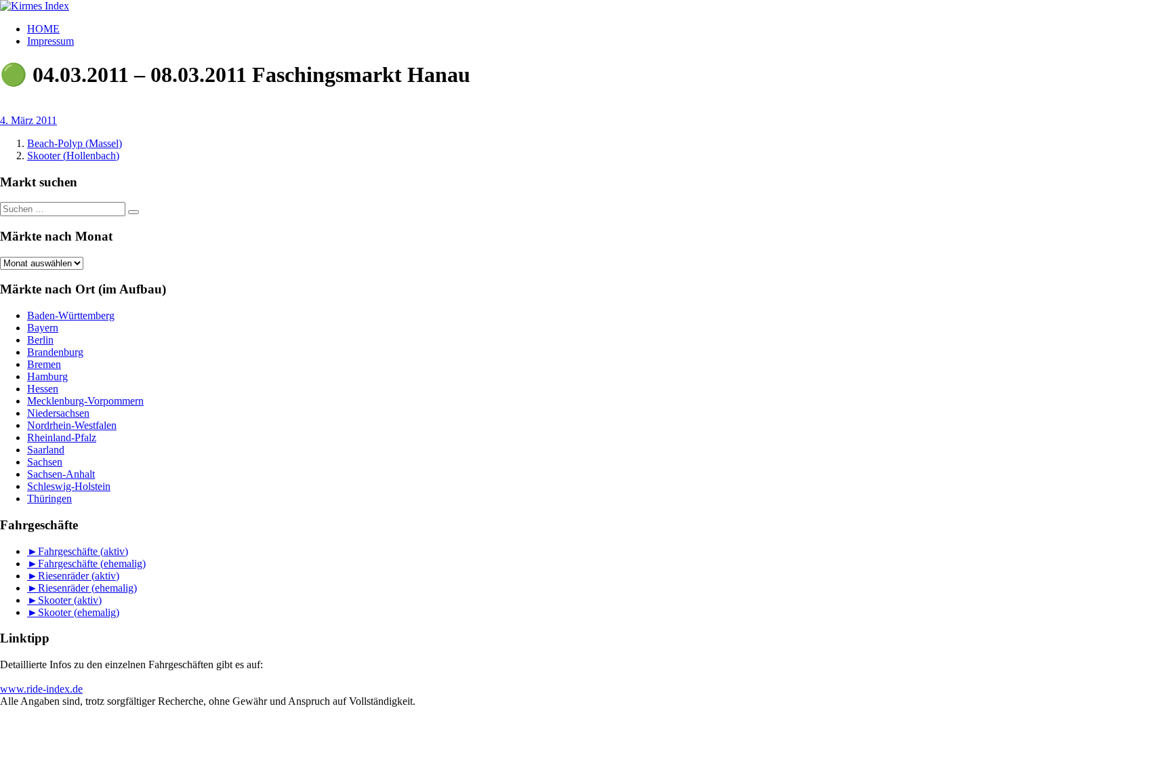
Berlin (40, 340)
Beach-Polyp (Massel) (74, 143)
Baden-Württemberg (71, 315)
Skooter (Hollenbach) (73, 155)
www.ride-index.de (41, 689)
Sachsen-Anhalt (61, 474)
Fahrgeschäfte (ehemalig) (92, 563)
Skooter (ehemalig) (78, 612)
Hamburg (47, 376)
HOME (43, 29)
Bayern (42, 327)
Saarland (45, 449)
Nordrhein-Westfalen (72, 425)
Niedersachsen (58, 413)
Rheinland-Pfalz (61, 437)
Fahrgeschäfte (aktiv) (83, 551)
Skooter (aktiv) (70, 600)
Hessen (42, 388)
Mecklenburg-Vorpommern (85, 401)
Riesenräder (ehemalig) (87, 588)
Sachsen (44, 462)
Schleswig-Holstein (68, 486)
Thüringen (49, 498)
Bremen (44, 364)
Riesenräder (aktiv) (78, 575)
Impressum (50, 41)
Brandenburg (55, 352)
